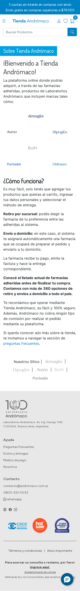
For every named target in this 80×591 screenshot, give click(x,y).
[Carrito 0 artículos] (75, 21)
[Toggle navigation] (4, 21)
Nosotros (10, 467)
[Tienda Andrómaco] (31, 21)
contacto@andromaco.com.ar (25, 486)
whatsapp (14, 499)
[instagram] (15, 510)
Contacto (11, 479)
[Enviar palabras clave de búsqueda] (72, 32)
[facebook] (10, 510)
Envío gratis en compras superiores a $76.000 (40, 10)
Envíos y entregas (15, 453)
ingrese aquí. (40, 567)
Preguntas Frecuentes (18, 447)
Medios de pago (14, 460)
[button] (59, 21)
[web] (4, 510)
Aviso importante (59, 551)
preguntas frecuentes (21, 343)
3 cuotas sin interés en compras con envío (40, 5)
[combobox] (35, 32)
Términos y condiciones (25, 551)
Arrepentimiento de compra (40, 572)
